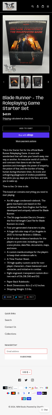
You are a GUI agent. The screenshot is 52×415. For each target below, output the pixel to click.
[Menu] (47, 6)
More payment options (26, 141)
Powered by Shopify (35, 407)
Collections (10, 333)
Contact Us (10, 326)
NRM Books (21, 407)
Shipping (7, 118)
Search (8, 320)
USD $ (25, 372)
